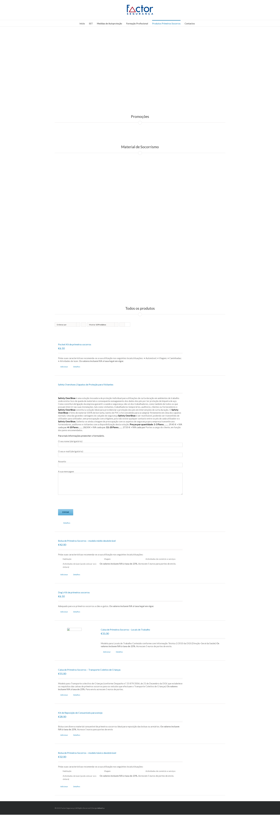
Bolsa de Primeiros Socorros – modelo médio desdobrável (87, 540)
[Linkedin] (221, 807)
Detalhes (76, 367)
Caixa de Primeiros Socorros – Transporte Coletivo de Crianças (89, 669)
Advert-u (100, 808)
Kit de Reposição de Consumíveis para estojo (80, 712)
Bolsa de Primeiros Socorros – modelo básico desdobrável (87, 752)
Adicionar (64, 367)
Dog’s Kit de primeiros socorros (74, 592)
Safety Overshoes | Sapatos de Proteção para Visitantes (85, 384)
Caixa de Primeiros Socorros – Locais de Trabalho (125, 629)
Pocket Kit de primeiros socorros (74, 344)
